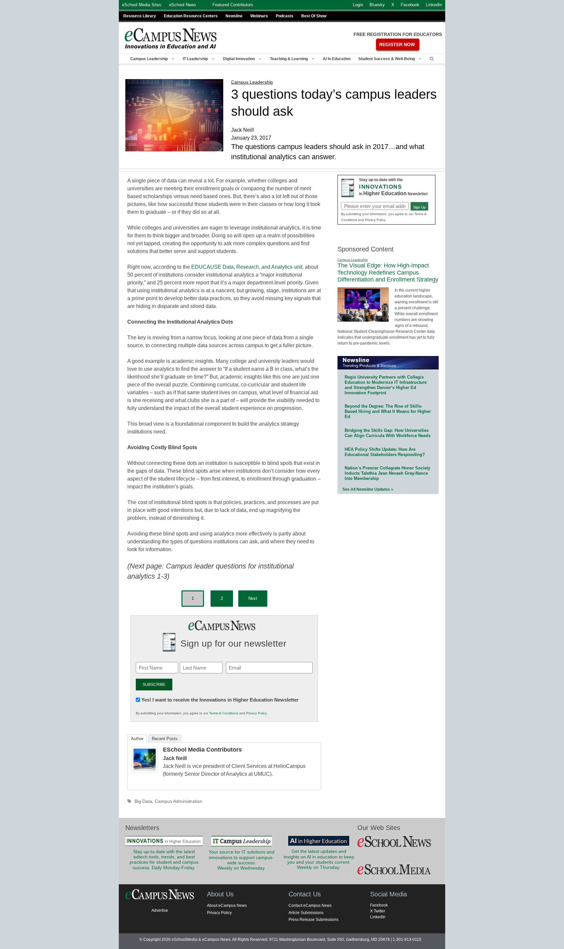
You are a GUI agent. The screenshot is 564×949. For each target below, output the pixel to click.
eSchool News (182, 4)
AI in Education (337, 59)
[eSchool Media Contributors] (145, 771)
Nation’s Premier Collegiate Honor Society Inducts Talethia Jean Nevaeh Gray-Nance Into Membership (387, 473)
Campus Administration (178, 801)
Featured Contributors (232, 4)
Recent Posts (165, 738)
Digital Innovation (239, 59)
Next (252, 598)
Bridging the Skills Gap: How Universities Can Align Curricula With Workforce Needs (388, 433)
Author (137, 738)
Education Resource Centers (191, 16)
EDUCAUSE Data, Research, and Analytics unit (246, 267)
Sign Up (419, 207)
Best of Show (313, 16)
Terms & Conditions (223, 713)
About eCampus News (227, 905)
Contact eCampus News (310, 905)
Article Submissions (306, 912)
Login (358, 4)
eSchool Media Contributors (202, 749)
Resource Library (139, 16)
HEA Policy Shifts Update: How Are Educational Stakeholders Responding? (385, 452)
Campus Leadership (149, 59)
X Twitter (377, 911)
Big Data (143, 801)
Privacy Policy (256, 713)
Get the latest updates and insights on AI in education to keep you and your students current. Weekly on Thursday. (319, 859)
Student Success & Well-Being (386, 59)
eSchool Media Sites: (142, 4)
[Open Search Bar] (432, 59)
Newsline (234, 16)
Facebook (379, 905)
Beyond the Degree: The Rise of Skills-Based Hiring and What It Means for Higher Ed (388, 411)
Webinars (259, 16)
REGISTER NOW (397, 44)
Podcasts (284, 16)
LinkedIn (377, 917)
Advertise (159, 910)
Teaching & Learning (289, 59)
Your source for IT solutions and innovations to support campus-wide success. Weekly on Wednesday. (241, 860)
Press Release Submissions (313, 919)
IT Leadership (195, 59)
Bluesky (377, 4)
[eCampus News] (171, 38)
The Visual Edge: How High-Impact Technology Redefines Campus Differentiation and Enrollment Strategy (387, 272)
